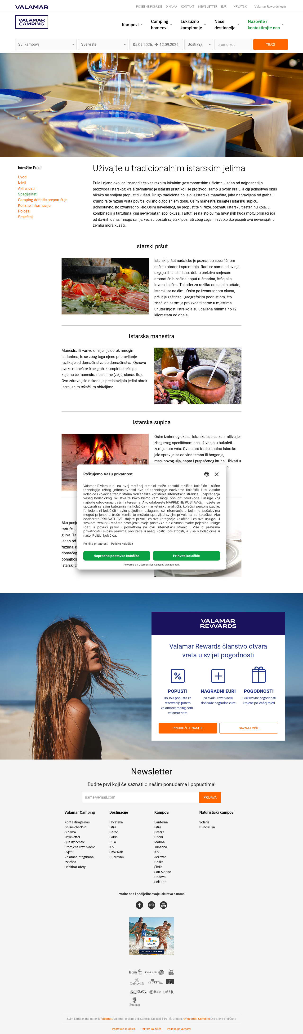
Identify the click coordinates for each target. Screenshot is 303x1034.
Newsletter (207, 6)
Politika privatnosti (179, 1029)
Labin (113, 837)
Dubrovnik (116, 857)
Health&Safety (75, 867)
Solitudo (160, 882)
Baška (159, 862)
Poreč (113, 832)
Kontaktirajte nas (77, 822)
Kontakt (187, 6)
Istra (112, 827)
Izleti (22, 183)
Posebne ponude (149, 6)
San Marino (162, 872)
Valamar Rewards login (270, 6)
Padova (160, 877)
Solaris (204, 822)
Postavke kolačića (123, 1029)
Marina (159, 842)
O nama (171, 6)
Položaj (24, 211)
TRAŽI (270, 44)
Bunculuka (207, 827)
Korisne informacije (34, 205)
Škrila (158, 867)
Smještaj (25, 217)
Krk (111, 847)
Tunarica (160, 847)
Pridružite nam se (188, 728)
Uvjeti (68, 852)
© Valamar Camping (196, 1019)
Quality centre (74, 842)
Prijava (210, 797)
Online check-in (75, 827)
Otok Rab (116, 852)
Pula (112, 842)
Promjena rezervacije (79, 847)
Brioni (158, 837)
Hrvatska (116, 822)
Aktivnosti (26, 188)
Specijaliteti (27, 194)
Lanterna (161, 822)
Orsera (159, 832)
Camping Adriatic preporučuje (42, 200)
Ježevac (160, 857)
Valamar (106, 1019)
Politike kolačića (151, 1029)
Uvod (22, 177)
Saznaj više (249, 728)
